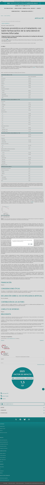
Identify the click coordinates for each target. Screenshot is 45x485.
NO (31, 244)
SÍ (28, 244)
